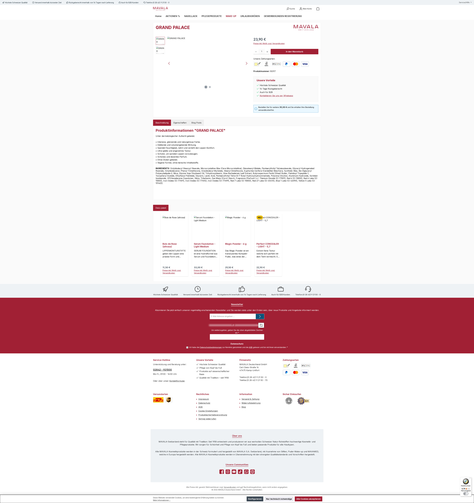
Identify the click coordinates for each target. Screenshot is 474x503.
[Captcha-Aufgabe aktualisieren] (261, 325)
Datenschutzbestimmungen (211, 347)
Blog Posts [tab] (196, 122)
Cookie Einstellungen (208, 411)
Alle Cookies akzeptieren (308, 499)
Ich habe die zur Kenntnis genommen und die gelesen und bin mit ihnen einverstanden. (238, 347)
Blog (244, 407)
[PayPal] (286, 64)
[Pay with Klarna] (266, 64)
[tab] (162, 123)
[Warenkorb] (318, 8)
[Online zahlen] (276, 64)
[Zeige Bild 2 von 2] (210, 87)
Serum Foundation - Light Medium (204, 245)
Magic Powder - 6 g (236, 244)
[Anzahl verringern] (255, 51)
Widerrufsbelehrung (251, 403)
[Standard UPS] (168, 400)
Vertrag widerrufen (207, 419)
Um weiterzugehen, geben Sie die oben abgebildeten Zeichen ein (237, 331)
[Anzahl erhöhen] (267, 51)
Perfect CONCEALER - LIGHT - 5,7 (268, 245)
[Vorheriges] (169, 63)
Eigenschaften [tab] (180, 122)
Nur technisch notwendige (279, 499)
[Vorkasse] (257, 64)
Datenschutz (204, 403)
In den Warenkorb (294, 51)
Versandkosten (230, 487)
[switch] (465, 493)
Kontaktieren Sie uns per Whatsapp (276, 95)
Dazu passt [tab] (161, 208)
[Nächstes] (246, 63)
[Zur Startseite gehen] (160, 9)
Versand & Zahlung (250, 399)
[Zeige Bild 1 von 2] (206, 87)
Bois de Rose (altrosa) (170, 245)
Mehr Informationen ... (161, 500)
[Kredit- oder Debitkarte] (300, 64)
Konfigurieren (255, 499)
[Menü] (470, 478)
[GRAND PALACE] (207, 63)
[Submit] (260, 316)
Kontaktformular (177, 381)
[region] (202, 63)
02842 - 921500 (162, 369)
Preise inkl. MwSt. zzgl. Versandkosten (269, 43)
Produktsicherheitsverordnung (212, 415)
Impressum (203, 399)
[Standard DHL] (158, 400)
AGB (250, 347)
